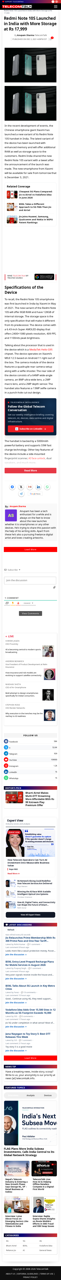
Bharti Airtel (11, 1245)
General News (45, 1250)
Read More (30, 470)
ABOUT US (10, 1273)
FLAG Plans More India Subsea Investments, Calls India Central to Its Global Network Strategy (29, 1152)
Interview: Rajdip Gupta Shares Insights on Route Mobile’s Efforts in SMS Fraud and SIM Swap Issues (44, 1221)
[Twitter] (21, 487)
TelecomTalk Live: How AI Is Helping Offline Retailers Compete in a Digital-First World (43, 1184)
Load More (30, 549)
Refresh (11, 930)
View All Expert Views (30, 914)
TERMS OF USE (46, 1273)
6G (7, 1241)
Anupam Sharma (25, 35)
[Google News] (35, 494)
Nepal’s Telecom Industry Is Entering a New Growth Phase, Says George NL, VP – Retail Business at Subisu (16, 1185)
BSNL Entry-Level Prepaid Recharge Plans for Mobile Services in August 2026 (29, 963)
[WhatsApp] (47, 487)
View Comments (30, 613)
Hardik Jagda (12, 640)
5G (24, 1241)
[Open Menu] (56, 6)
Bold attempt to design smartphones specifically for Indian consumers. (21, 694)
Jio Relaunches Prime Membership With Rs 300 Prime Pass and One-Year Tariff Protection (30, 939)
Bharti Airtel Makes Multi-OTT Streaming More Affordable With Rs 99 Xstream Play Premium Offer (39, 799)
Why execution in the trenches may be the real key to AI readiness (24, 714)
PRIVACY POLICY (30, 1277)
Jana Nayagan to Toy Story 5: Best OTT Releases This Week (27, 1035)
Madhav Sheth (13, 684)
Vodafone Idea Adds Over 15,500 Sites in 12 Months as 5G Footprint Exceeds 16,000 (30, 1011)
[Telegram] (21, 494)
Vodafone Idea (45, 1245)
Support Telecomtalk (14, 2)
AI (24, 1250)
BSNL (25, 1245)
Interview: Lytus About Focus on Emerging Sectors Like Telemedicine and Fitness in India (16, 1221)
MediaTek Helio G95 (41, 349)
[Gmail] (30, 487)
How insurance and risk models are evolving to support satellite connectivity (23, 674)
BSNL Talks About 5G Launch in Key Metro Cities (30, 987)
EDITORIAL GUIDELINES (27, 1273)
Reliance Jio (11, 1250)
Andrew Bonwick (14, 661)
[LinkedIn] (38, 487)
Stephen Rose (12, 704)
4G (40, 1241)
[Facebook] (12, 487)
